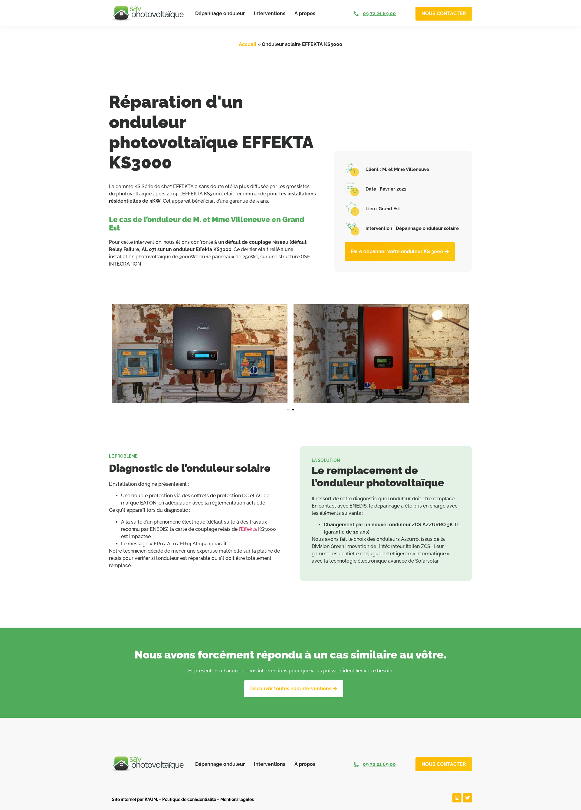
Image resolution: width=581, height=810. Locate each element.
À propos (304, 13)
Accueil (247, 44)
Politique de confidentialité (189, 799)
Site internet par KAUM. (135, 799)
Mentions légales (237, 799)
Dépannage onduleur (220, 13)
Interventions (269, 13)
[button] (288, 409)
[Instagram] (456, 797)
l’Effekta (248, 529)
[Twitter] (467, 797)
